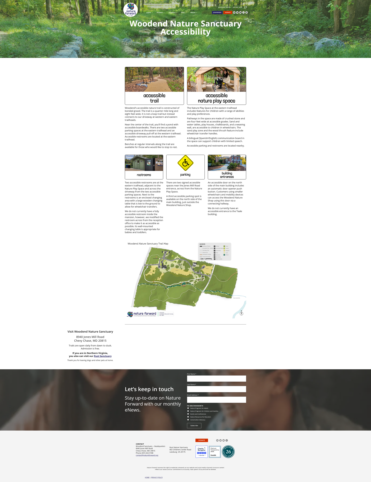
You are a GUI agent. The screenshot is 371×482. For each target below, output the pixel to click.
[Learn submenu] (152, 12)
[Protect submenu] (164, 12)
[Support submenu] (176, 12)
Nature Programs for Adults (199, 408)
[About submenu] (196, 12)
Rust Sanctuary (103, 356)
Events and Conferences (198, 414)
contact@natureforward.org (147, 455)
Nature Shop (237, 7)
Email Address (193, 395)
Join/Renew (217, 12)
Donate (228, 12)
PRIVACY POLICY (157, 477)
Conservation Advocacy (197, 420)
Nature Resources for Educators (200, 417)
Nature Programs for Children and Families (204, 411)
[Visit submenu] (185, 12)
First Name (191, 374)
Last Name (191, 384)
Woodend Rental (224, 7)
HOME (147, 477)
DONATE (201, 440)
